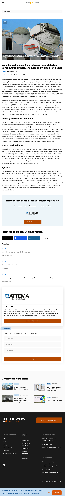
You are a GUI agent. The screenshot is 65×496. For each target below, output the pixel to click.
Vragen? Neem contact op (48, 420)
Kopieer (46, 238)
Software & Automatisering (7, 446)
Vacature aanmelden (25, 452)
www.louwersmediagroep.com (52, 481)
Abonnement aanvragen (26, 444)
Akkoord (57, 492)
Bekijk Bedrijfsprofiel (32, 321)
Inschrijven (32, 359)
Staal (4, 442)
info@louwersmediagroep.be (52, 472)
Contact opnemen (25, 457)
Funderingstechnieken (10, 453)
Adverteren (25, 440)
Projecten (6, 450)
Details (49, 492)
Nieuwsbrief (25, 448)
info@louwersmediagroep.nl (52, 447)
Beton (4, 71)
